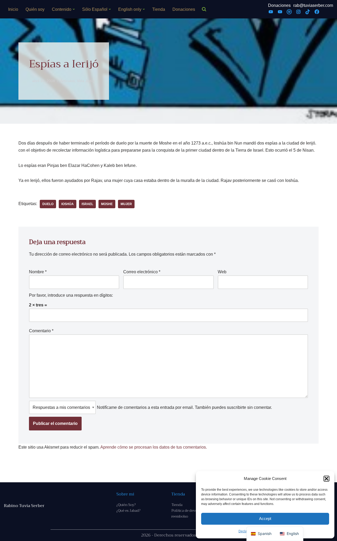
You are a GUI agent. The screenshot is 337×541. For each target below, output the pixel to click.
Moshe (107, 204)
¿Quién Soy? (126, 505)
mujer (126, 204)
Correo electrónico (141, 272)
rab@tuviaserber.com (313, 5)
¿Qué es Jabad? (128, 511)
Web (222, 272)
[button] (326, 478)
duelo (47, 204)
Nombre (38, 272)
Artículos (67, 81)
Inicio (13, 9)
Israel (87, 204)
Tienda (158, 9)
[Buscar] (204, 9)
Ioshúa (67, 204)
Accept (265, 518)
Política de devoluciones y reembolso (192, 513)
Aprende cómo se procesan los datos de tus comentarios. (153, 447)
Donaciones (183, 9)
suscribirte (236, 407)
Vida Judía (86, 81)
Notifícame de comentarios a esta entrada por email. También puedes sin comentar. (184, 407)
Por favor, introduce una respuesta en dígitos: (71, 295)
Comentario (41, 331)
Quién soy (35, 9)
